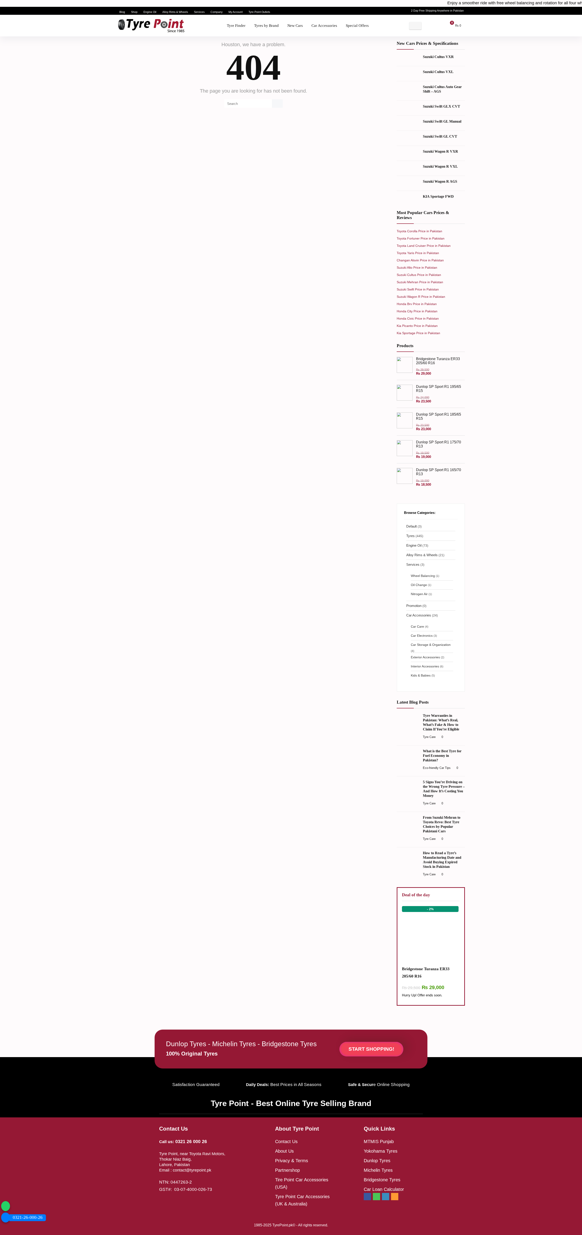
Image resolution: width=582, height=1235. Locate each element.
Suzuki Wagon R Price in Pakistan (421, 296)
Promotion (413, 606)
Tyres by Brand (266, 25)
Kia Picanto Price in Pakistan (417, 326)
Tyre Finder (236, 25)
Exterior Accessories (425, 657)
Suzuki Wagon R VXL (440, 166)
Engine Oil (149, 12)
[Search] (277, 103)
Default (411, 526)
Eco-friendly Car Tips (437, 768)
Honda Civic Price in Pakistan (418, 318)
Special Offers (357, 25)
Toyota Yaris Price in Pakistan (418, 253)
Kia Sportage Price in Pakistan (418, 333)
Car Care (417, 626)
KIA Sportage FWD (438, 196)
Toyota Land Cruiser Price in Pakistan (424, 246)
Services (199, 12)
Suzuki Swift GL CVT (440, 136)
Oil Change (419, 585)
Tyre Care (429, 737)
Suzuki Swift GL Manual (442, 121)
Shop (134, 12)
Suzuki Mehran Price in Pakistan (420, 282)
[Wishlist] (437, 26)
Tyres (410, 536)
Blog (122, 12)
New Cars (295, 25)
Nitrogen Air (419, 594)
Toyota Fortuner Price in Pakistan (420, 238)
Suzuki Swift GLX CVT (441, 106)
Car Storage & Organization (431, 645)
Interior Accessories (425, 666)
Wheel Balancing (423, 576)
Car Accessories (324, 25)
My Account (235, 12)
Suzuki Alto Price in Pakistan (417, 267)
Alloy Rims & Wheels (175, 12)
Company (217, 12)
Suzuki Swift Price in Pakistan (418, 289)
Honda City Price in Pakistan (417, 311)
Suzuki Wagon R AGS (440, 181)
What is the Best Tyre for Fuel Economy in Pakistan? (442, 755)
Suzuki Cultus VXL (438, 72)
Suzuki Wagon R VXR (440, 151)
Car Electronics (422, 635)
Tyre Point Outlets (259, 12)
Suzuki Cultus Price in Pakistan (419, 275)
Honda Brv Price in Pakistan (417, 304)
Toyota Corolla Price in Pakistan (419, 231)
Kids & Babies (421, 675)
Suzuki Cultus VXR (438, 57)
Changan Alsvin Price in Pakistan (420, 260)
